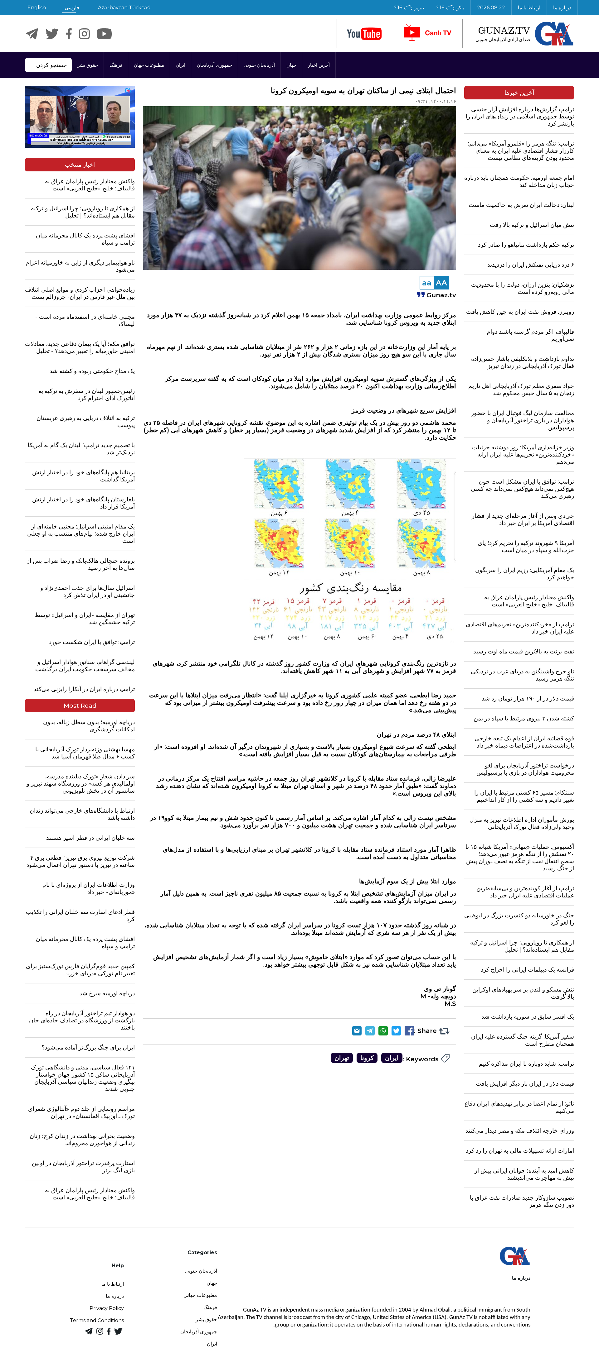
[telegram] (32, 34)
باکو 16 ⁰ (450, 8)
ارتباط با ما (529, 8)
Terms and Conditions (97, 1320)
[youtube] (364, 34)
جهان (291, 65)
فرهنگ (116, 65)
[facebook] (69, 34)
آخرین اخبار (319, 65)
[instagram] (84, 34)
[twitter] (52, 34)
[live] (427, 33)
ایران (180, 65)
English (36, 8)
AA (441, 282)
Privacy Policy (107, 1308)
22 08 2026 (491, 8)
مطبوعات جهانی (200, 1295)
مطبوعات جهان (149, 65)
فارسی (72, 8)
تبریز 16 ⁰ (409, 8)
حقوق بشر (87, 65)
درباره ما (562, 8)
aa (426, 282)
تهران (341, 1058)
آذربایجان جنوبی (259, 65)
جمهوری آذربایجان (214, 65)
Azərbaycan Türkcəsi (124, 8)
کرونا (367, 1058)
